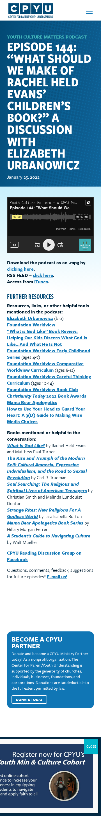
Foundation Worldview (31, 324)
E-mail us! (57, 576)
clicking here (20, 269)
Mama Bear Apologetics (32, 402)
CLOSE (91, 746)
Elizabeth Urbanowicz (30, 318)
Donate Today (29, 699)
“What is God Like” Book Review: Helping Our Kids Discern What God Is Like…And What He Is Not (47, 338)
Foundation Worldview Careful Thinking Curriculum (49, 379)
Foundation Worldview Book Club (42, 389)
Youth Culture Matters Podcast (47, 36)
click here (43, 275)
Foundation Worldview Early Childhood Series (48, 353)
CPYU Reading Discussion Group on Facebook (44, 556)
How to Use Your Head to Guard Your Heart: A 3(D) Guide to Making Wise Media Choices (46, 415)
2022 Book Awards (46, 396)
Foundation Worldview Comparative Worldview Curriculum (45, 366)
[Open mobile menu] (89, 11)
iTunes (41, 281)
